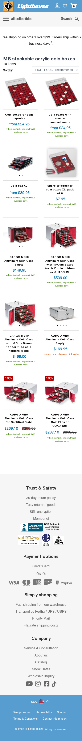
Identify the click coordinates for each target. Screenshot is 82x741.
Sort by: (8, 70)
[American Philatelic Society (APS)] (47, 540)
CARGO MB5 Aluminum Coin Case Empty (59, 339)
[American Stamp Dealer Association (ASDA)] (58, 540)
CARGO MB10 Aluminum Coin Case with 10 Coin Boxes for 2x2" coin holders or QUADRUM (60, 264)
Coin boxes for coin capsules (19, 116)
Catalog (41, 662)
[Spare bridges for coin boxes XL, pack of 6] (61, 163)
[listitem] (20, 92)
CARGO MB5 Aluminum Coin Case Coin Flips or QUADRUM (59, 420)
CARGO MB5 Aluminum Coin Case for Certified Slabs (18, 418)
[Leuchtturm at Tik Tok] (54, 685)
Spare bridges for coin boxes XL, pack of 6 (60, 189)
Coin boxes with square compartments (60, 118)
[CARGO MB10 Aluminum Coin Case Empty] (20, 234)
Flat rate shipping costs (41, 625)
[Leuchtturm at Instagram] (38, 685)
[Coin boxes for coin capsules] (20, 92)
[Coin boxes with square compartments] (61, 92)
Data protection (22, 712)
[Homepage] (26, 6)
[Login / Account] (57, 5)
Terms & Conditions (25, 719)
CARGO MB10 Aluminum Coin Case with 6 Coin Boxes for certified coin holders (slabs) (18, 343)
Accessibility (44, 712)
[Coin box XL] (20, 163)
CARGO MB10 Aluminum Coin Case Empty (18, 260)
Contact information (54, 719)
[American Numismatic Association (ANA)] (30, 540)
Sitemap (62, 712)
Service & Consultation (41, 648)
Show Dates (41, 669)
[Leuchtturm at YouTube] (29, 685)
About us (41, 655)
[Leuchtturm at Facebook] (47, 685)
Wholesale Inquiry (41, 676)
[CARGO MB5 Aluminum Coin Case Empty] (61, 313)
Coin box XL (19, 185)
